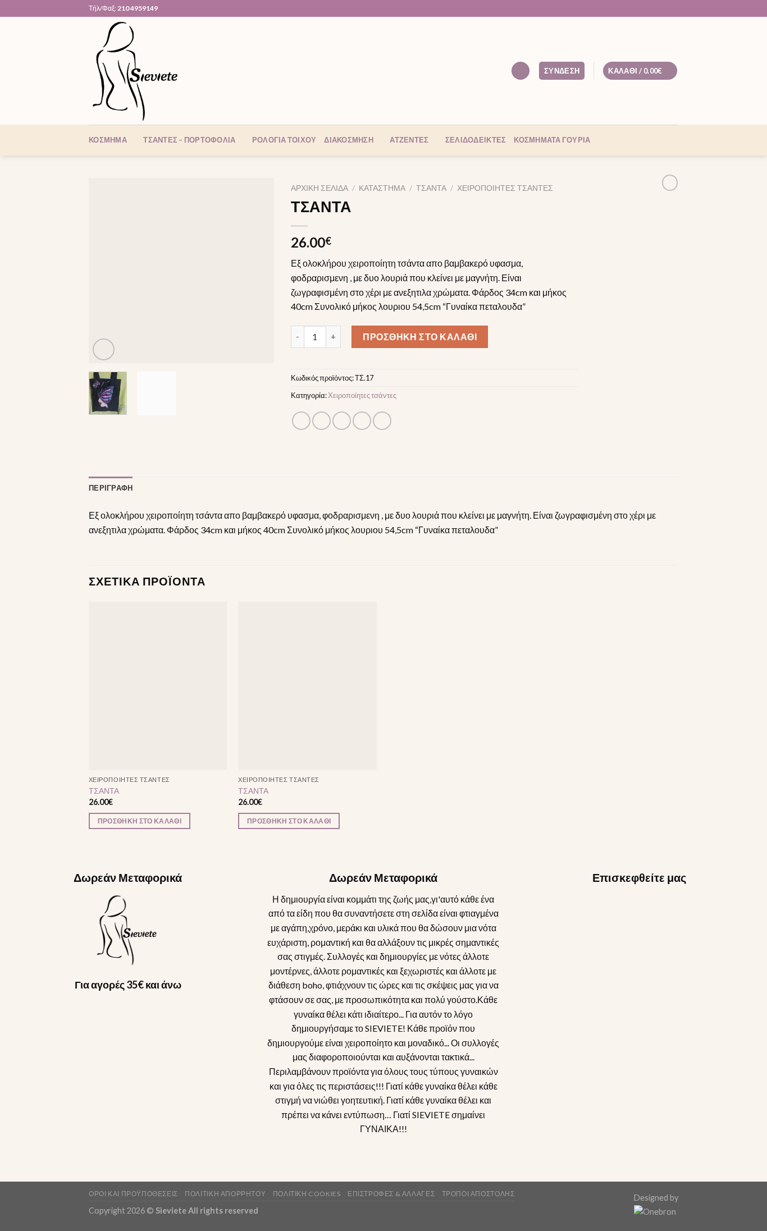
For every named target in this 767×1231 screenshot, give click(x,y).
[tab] (111, 488)
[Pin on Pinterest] (362, 420)
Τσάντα (431, 188)
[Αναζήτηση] (520, 71)
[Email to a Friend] (341, 420)
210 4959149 (137, 8)
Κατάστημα (382, 188)
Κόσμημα (108, 139)
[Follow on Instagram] (651, 8)
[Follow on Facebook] (640, 8)
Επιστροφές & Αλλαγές (391, 1193)
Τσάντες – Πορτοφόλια (189, 139)
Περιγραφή (111, 487)
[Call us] (672, 8)
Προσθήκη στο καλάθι (420, 336)
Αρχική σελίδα (319, 188)
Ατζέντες (409, 139)
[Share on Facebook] (301, 420)
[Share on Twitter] (321, 420)
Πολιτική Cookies (307, 1193)
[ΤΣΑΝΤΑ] (158, 686)
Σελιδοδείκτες (475, 139)
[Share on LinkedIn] (382, 420)
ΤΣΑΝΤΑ (104, 790)
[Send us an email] (662, 8)
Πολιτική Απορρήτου (225, 1193)
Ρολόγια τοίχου (284, 139)
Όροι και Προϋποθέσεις (133, 1193)
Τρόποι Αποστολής (478, 1193)
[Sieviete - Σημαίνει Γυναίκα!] (145, 71)
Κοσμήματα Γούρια (552, 139)
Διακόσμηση (348, 139)
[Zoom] (104, 349)
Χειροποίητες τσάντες (505, 188)
